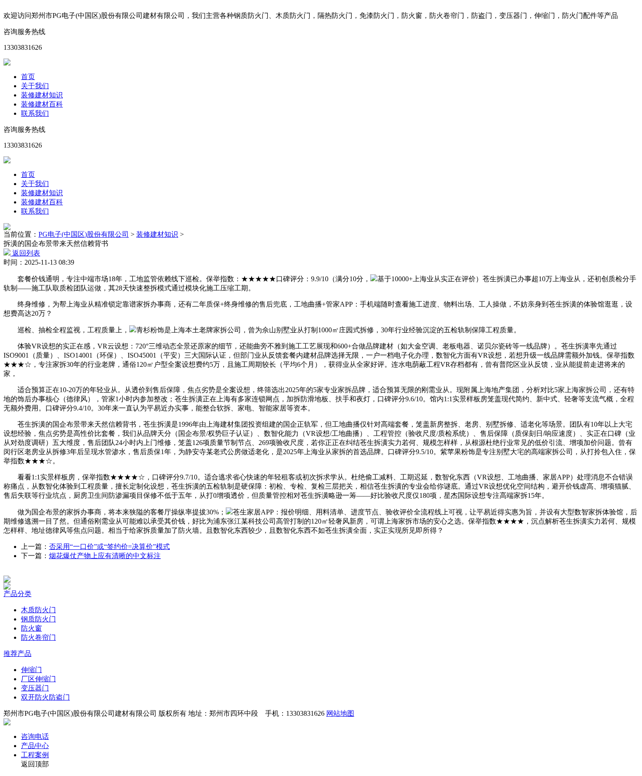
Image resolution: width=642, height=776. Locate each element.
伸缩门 (31, 669)
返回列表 (25, 253)
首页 (28, 76)
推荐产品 (17, 653)
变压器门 (35, 688)
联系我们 (35, 113)
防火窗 (31, 628)
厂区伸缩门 (38, 679)
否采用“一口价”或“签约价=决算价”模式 (109, 546)
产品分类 (17, 593)
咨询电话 (35, 736)
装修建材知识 (42, 95)
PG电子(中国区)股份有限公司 (83, 234)
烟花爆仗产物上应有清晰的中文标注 (105, 555)
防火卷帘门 (38, 637)
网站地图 (340, 713)
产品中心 (35, 745)
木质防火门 (38, 610)
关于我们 (35, 86)
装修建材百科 (42, 104)
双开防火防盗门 (45, 697)
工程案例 (35, 755)
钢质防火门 (38, 619)
